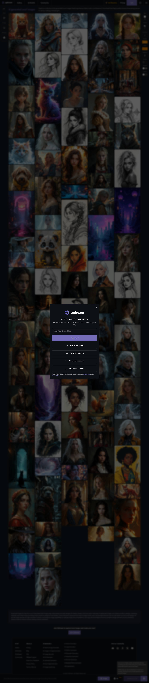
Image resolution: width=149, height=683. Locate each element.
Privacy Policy (55, 376)
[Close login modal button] (96, 307)
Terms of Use (86, 374)
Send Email (74, 338)
